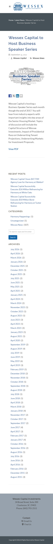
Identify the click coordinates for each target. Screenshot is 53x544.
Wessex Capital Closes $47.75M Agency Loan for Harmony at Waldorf (27, 180)
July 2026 (15, 249)
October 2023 (17, 311)
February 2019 (17, 369)
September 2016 (18, 448)
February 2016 (17, 469)
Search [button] (13, 237)
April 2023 (15, 324)
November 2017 (18, 415)
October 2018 (17, 382)
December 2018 (18, 373)
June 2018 (15, 398)
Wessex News (38, 58)
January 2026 (17, 262)
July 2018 (15, 394)
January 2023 (17, 332)
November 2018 (18, 378)
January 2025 (17, 295)
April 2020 (15, 340)
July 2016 (15, 456)
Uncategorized (17, 220)
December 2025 (18, 266)
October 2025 (17, 270)
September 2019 (18, 344)
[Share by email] (21, 95)
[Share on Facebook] (10, 95)
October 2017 (17, 419)
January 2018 (17, 411)
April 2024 (15, 299)
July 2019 (15, 353)
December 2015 (18, 473)
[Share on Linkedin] (17, 95)
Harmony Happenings (20, 216)
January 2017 (17, 440)
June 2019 (15, 357)
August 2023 (16, 315)
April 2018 (15, 402)
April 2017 (15, 431)
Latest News (19, 20)
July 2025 (15, 278)
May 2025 (15, 286)
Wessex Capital (19, 58)
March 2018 (16, 406)
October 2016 (17, 444)
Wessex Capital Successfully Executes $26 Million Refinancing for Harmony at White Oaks (27, 189)
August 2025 (16, 274)
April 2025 (15, 291)
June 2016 (15, 460)
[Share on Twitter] (13, 95)
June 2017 (15, 427)
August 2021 (16, 336)
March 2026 (16, 257)
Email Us (28, 521)
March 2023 (16, 328)
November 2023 (18, 307)
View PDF (13, 149)
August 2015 (16, 477)
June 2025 (15, 282)
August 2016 (16, 452)
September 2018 (18, 386)
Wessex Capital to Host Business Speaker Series (25, 43)
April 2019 (15, 365)
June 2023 (15, 320)
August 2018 (16, 390)
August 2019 (16, 349)
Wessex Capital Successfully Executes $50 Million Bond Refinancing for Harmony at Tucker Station (26, 201)
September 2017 (18, 423)
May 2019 (15, 361)
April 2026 (15, 253)
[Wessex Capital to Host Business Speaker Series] (26, 76)
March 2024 (16, 303)
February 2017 (17, 435)
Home (11, 20)
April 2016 (15, 464)
